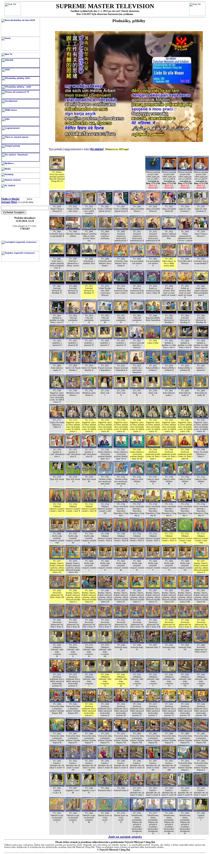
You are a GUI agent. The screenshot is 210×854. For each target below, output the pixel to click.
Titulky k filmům (10, 199)
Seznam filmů (9, 202)
